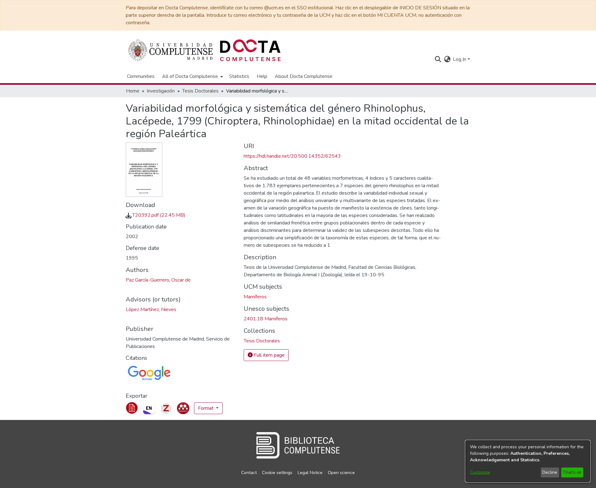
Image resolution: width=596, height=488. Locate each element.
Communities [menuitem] (141, 76)
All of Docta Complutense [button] (190, 76)
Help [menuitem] (262, 76)
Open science (341, 473)
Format (206, 408)
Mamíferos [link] (255, 296)
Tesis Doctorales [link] (200, 91)
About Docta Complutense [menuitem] (303, 76)
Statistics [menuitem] (239, 76)
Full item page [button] (269, 355)
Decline (549, 472)
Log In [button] (460, 59)
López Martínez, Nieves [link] (151, 309)
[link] (155, 215)
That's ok (572, 472)
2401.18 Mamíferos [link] (265, 318)
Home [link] (132, 91)
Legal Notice (310, 473)
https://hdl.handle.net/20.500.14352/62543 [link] (292, 156)
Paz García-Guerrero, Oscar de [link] (158, 280)
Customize (480, 472)
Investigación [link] (161, 91)
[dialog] (528, 461)
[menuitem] (192, 76)
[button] (438, 59)
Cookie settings (277, 473)
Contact (249, 473)
